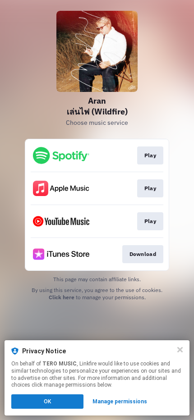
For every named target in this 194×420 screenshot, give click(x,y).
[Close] (180, 349)
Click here (61, 297)
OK (47, 401)
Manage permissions (119, 401)
